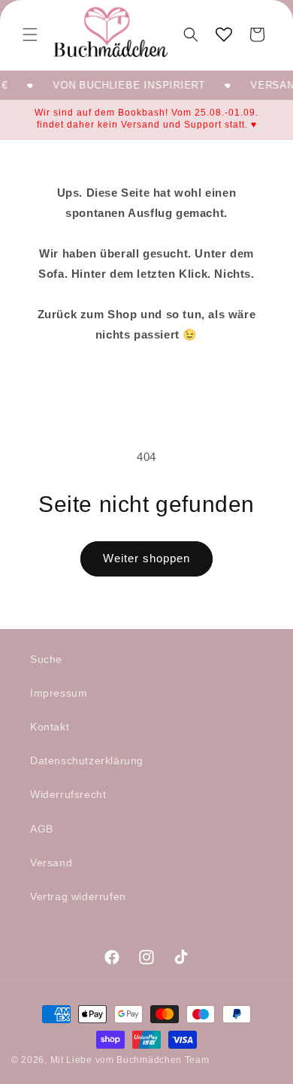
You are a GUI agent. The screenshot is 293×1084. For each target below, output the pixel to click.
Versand (51, 863)
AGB (41, 829)
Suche (46, 659)
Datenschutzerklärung (86, 760)
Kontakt (49, 727)
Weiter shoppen (146, 558)
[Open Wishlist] (223, 34)
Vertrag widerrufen (78, 896)
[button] (30, 34)
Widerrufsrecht (68, 794)
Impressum (58, 693)
